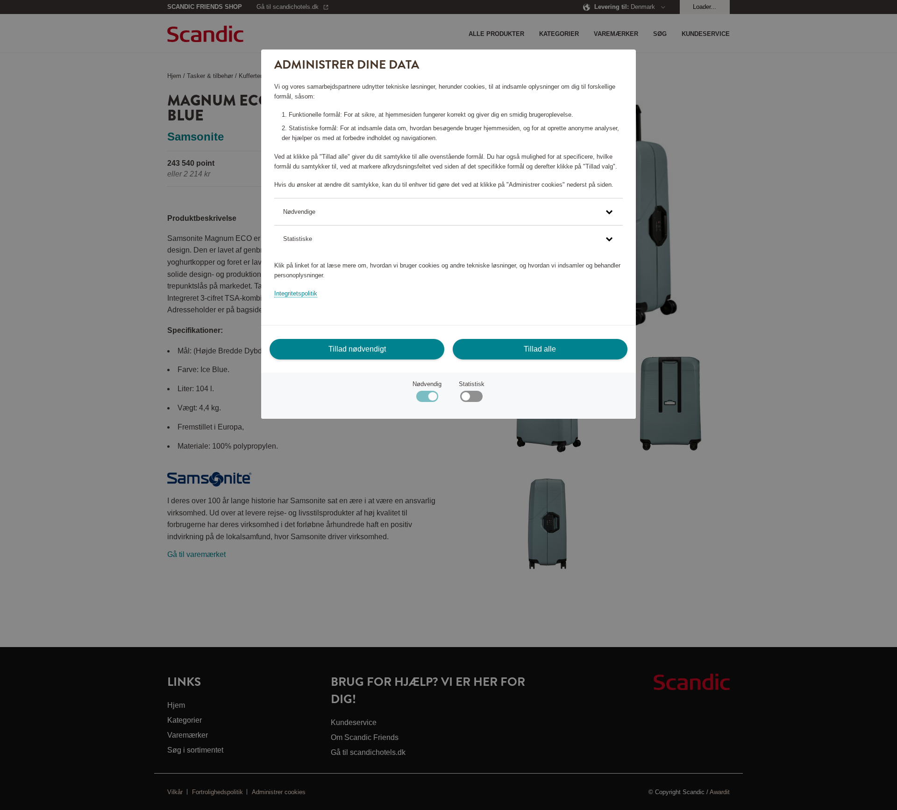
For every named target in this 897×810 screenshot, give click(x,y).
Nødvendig (427, 384)
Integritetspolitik (295, 293)
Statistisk (471, 384)
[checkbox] (471, 398)
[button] (448, 211)
